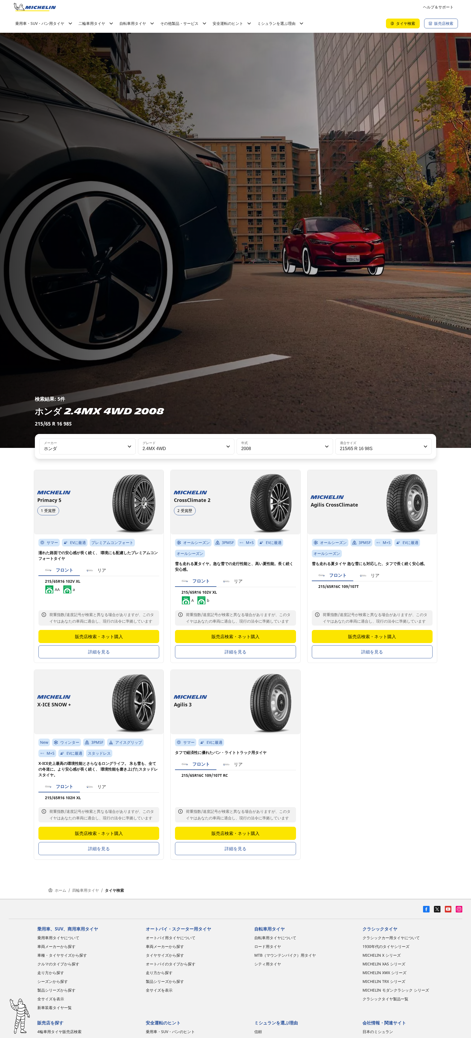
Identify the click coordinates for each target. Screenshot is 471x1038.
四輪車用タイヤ (85, 890)
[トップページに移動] (35, 7)
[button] (129, 446)
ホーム (60, 890)
